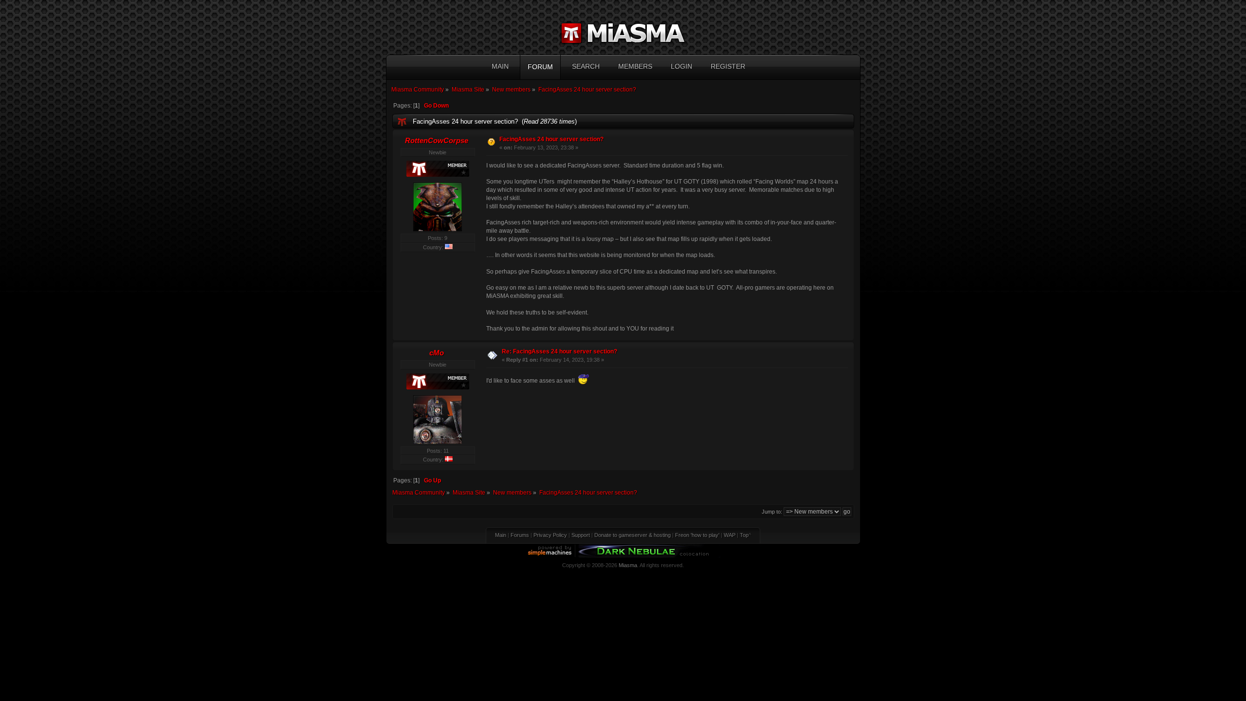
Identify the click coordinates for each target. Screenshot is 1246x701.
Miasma (628, 565)
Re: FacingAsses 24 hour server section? (559, 351)
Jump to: (772, 512)
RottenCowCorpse (436, 140)
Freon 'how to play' (697, 535)
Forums (520, 535)
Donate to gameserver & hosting (632, 535)
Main (500, 535)
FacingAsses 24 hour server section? (551, 139)
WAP (729, 535)
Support (580, 535)
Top (744, 535)
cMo (436, 353)
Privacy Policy (550, 535)
